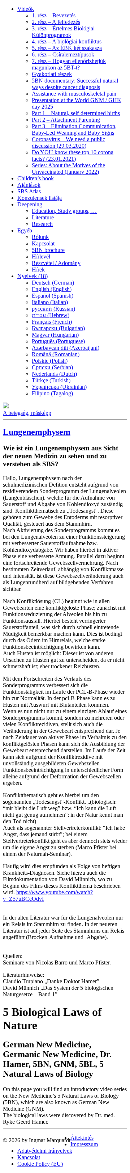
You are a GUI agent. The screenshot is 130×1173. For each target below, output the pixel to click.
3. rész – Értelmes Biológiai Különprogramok (63, 31)
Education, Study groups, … (64, 211)
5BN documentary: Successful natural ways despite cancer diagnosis (75, 83)
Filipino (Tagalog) (52, 393)
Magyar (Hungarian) (55, 335)
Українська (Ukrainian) (59, 387)
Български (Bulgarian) (58, 328)
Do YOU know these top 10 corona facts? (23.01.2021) (72, 155)
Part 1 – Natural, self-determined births (76, 113)
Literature (43, 217)
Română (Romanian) (55, 354)
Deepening (29, 204)
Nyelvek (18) (32, 276)
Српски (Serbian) (52, 367)
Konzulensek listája (39, 198)
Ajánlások (28, 185)
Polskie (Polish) (50, 361)
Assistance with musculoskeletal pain (74, 94)
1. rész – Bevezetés (53, 15)
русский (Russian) (53, 309)
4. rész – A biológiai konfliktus (66, 41)
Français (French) (52, 322)
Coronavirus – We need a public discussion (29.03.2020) (68, 142)
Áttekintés (82, 1138)
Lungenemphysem (36, 432)
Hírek (38, 269)
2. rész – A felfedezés (56, 22)
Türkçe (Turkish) (51, 380)
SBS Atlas (29, 191)
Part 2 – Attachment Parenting (66, 120)
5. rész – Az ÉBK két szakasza (67, 48)
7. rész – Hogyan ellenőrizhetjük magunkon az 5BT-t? (69, 64)
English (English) (52, 289)
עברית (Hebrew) (50, 315)
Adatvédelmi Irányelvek (44, 1151)
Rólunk (40, 237)
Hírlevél (41, 256)
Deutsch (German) (53, 282)
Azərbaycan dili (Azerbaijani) (65, 348)
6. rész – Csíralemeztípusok (63, 54)
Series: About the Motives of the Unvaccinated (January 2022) (68, 168)
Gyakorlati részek (52, 74)
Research (42, 224)
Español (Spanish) (52, 296)
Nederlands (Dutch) (54, 374)
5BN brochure (48, 250)
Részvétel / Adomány (56, 263)
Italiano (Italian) (50, 302)
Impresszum (84, 1144)
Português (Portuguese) (58, 341)
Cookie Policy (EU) (40, 1164)
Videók (25, 9)
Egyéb (24, 230)
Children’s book (35, 178)
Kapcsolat (43, 243)
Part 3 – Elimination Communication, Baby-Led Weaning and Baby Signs (74, 129)
